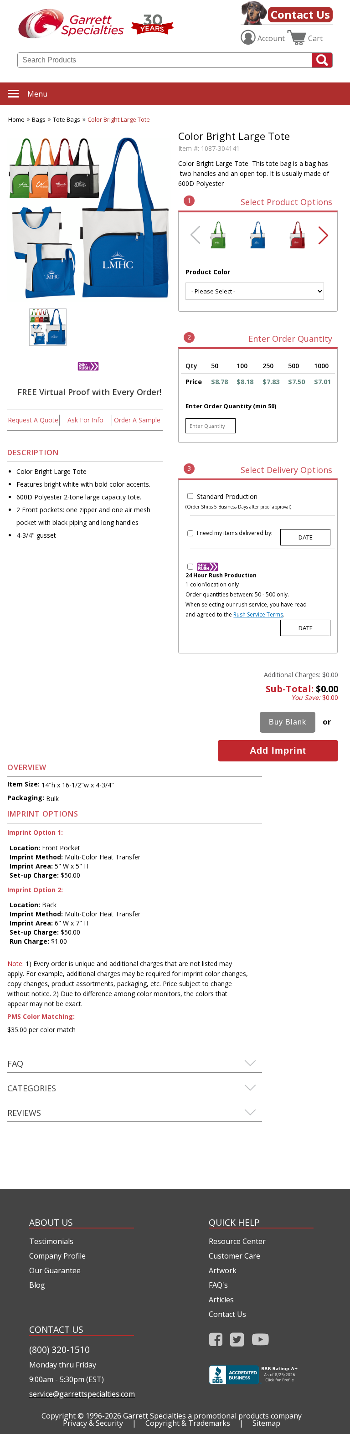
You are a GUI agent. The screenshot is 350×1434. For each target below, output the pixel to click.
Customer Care (234, 1255)
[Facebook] (216, 1342)
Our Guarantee (55, 1270)
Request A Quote (33, 420)
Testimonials (51, 1241)
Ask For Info (85, 420)
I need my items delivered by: (235, 533)
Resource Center (237, 1241)
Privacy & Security (93, 1423)
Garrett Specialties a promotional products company (212, 1416)
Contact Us (300, 14)
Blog (37, 1285)
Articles (221, 1299)
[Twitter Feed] (237, 1342)
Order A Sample (137, 420)
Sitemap (266, 1423)
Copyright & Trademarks (187, 1423)
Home (16, 119)
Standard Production (227, 496)
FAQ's (218, 1285)
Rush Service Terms (258, 614)
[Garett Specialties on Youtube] (260, 1342)
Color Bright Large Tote (119, 119)
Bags (39, 119)
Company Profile (57, 1255)
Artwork (223, 1270)
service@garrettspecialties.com (81, 1394)
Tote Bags (66, 119)
